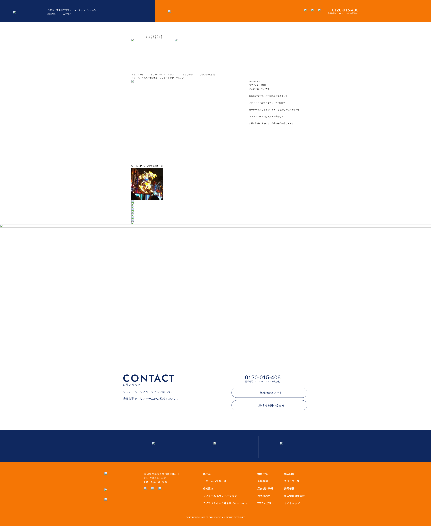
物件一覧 (262, 473)
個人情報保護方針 (294, 496)
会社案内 (208, 488)
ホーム (207, 473)
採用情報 (289, 488)
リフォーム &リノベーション (220, 496)
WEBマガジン (265, 503)
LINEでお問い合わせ (271, 405)
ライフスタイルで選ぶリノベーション (225, 503)
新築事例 (262, 481)
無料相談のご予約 (271, 392)
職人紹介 (289, 473)
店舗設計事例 (265, 488)
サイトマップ (292, 503)
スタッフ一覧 (292, 481)
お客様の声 (263, 496)
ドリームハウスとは (215, 481)
